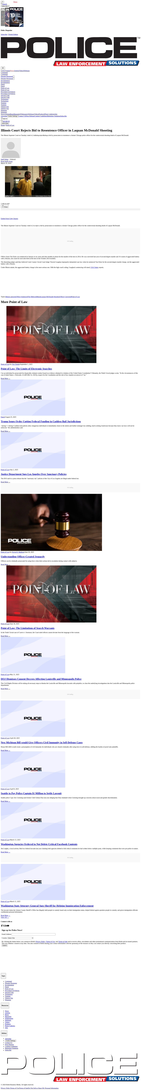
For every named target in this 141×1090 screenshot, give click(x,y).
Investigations (5, 81)
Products (41, 114)
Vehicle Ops (5, 107)
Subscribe (4, 34)
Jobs (55, 114)
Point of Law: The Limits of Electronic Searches (26, 368)
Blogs (12, 114)
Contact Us (22, 116)
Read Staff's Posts (6, 161)
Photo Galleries (49, 114)
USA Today (94, 267)
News (15, 2)
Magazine (17, 114)
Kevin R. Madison (18, 552)
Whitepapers (24, 114)
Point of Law (5, 88)
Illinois (38, 297)
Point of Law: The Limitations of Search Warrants (27, 628)
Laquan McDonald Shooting (50, 297)
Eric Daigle (16, 364)
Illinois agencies (11, 297)
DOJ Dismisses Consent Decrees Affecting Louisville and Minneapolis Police (41, 679)
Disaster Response (7, 76)
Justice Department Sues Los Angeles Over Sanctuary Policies (33, 474)
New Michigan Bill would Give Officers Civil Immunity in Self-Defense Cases (42, 742)
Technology (5, 99)
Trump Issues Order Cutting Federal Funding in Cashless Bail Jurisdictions (41, 421)
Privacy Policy (5, 1088)
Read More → (5, 378)
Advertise (4, 116)
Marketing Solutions (53, 116)
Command (4, 72)
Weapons (4, 110)
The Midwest (32, 297)
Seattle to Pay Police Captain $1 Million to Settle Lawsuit (31, 793)
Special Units (5, 95)
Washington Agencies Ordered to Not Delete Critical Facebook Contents (39, 844)
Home (3, 125)
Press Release (30, 116)
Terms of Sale (23, 1088)
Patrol (3, 84)
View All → (5, 917)
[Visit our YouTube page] (8, 926)
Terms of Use (14, 1088)
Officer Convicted (65, 297)
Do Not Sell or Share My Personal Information (43, 1088)
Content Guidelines (40, 116)
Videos (24, 2)
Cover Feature (8, 2)
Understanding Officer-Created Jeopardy (23, 556)
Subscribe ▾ (5, 6)
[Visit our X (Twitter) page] (4, 926)
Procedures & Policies (8, 92)
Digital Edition (13, 34)
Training (3, 103)
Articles (19, 2)
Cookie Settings (12, 116)
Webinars (30, 2)
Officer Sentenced (22, 297)
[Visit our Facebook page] (2, 926)
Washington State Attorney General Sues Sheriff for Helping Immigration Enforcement (47, 905)
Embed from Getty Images (9, 218)
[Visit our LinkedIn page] (6, 926)
